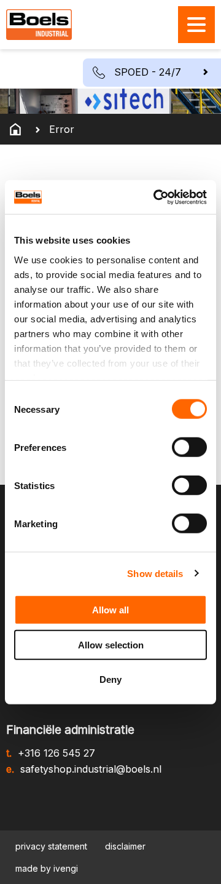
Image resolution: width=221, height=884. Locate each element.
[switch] (189, 447)
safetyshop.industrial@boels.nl (90, 769)
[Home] (15, 129)
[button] (152, 72)
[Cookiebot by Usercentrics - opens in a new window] (156, 197)
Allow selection (111, 644)
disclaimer (125, 846)
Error (61, 129)
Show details (155, 573)
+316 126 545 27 (56, 753)
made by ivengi (46, 868)
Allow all (110, 610)
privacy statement (51, 846)
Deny (110, 679)
